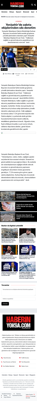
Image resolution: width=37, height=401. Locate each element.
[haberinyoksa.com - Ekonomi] (17, 4)
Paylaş (5, 69)
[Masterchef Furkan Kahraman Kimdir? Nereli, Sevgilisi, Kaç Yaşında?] (9, 250)
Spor (32, 12)
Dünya (11, 12)
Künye (5, 395)
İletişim (18, 393)
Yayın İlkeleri (7, 397)
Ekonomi (26, 12)
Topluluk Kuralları (17, 395)
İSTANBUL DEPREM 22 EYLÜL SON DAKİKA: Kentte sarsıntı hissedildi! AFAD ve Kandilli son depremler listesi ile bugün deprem (27, 275)
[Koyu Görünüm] (34, 5)
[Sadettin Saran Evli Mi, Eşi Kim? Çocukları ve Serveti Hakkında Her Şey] (27, 250)
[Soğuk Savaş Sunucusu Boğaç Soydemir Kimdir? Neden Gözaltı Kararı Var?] (27, 233)
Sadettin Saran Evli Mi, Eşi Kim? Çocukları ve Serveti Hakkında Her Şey (27, 257)
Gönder (5, 304)
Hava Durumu (7, 357)
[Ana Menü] (2, 5)
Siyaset (18, 12)
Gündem (4, 12)
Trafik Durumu (25, 357)
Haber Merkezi (8, 73)
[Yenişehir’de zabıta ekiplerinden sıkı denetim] (18, 56)
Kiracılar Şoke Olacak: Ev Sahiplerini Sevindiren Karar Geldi (18, 17)
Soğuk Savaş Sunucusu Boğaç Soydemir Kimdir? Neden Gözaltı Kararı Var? (27, 240)
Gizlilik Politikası (6, 393)
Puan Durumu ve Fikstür (9, 362)
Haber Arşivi (24, 366)
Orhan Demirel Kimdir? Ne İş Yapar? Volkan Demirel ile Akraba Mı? (9, 274)
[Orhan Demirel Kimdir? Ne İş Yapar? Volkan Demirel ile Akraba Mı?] (9, 266)
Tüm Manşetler (25, 362)
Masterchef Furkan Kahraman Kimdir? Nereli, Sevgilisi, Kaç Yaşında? (9, 257)
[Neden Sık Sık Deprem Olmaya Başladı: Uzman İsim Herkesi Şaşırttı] (9, 233)
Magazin (32, 375)
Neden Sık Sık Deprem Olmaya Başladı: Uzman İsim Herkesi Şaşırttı (8, 240)
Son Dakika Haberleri (9, 366)
